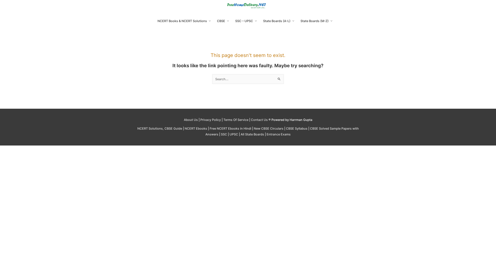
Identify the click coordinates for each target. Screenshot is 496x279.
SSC (224, 134)
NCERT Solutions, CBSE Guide (159, 128)
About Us (191, 120)
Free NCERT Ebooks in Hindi (230, 128)
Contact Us (259, 120)
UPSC (234, 134)
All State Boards (252, 134)
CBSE (221, 21)
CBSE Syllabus (296, 128)
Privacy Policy (210, 120)
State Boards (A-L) (276, 21)
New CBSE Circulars (268, 128)
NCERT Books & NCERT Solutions (182, 21)
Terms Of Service (235, 120)
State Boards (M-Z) (315, 21)
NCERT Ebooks (196, 128)
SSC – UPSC (244, 21)
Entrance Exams (279, 134)
